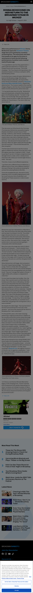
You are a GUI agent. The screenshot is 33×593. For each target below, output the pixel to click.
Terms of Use (20, 578)
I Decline (16, 586)
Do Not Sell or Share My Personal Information (16, 581)
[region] (16, 577)
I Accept (16, 590)
